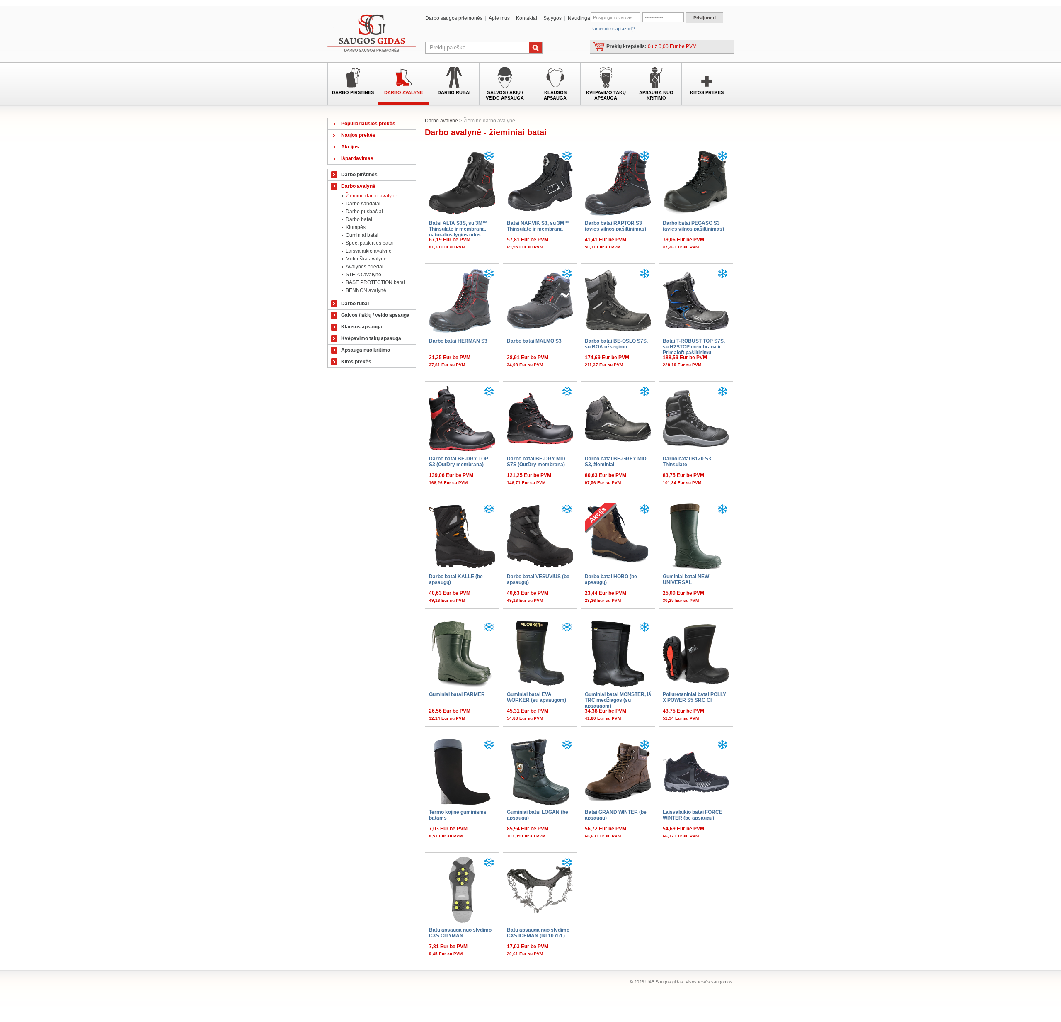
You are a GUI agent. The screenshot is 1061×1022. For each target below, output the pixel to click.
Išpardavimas (357, 158)
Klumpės (356, 227)
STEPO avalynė (363, 274)
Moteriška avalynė (366, 259)
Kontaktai (526, 18)
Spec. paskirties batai (370, 243)
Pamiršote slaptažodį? (613, 28)
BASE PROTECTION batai (375, 282)
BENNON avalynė (366, 290)
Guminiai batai (362, 235)
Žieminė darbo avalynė (371, 196)
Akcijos (350, 147)
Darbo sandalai (363, 204)
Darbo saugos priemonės (453, 18)
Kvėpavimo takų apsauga (606, 95)
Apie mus (499, 18)
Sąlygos (552, 18)
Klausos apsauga (555, 95)
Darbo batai (359, 219)
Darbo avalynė (403, 92)
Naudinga (579, 18)
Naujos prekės (358, 135)
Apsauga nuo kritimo (656, 95)
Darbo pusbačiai (364, 211)
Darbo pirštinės (353, 92)
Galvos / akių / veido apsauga (505, 95)
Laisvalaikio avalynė (369, 251)
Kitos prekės (707, 92)
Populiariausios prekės (368, 124)
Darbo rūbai (454, 92)
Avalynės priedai (364, 267)
